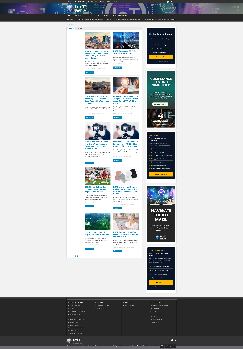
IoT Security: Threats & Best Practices (161, 155)
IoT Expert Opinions (103, 305)
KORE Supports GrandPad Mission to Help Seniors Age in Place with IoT (125, 234)
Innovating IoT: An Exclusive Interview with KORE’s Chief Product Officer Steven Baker (126, 144)
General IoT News (75, 305)
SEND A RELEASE (106, 1)
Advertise (153, 311)
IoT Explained (105, 15)
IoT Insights (90, 15)
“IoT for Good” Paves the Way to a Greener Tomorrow (97, 233)
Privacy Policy (154, 322)
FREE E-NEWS (81, 1)
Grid (72, 28)
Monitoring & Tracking (76, 317)
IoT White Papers (121, 15)
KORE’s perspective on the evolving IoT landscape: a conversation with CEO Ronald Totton (96, 145)
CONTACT (117, 1)
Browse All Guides (161, 174)
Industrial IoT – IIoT (75, 314)
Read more (89, 72)
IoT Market (73, 308)
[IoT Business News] (76, 8)
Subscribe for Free (161, 57)
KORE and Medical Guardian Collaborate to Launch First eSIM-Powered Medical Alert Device (125, 190)
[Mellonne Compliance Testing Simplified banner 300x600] (161, 99)
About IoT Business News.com (159, 305)
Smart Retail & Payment (76, 333)
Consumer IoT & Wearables (77, 328)
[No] (241, 346)
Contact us (153, 316)
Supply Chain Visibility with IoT (160, 159)
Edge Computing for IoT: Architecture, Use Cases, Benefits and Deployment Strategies (148, 19)
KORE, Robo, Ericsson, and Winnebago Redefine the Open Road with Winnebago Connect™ (97, 99)
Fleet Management (75, 325)
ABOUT (70, 1)
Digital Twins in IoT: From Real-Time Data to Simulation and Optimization (107, 19)
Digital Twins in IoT (157, 149)
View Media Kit (161, 282)
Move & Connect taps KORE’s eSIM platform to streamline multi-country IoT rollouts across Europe (97, 54)
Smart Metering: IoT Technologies (160, 168)
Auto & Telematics (75, 322)
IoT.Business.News (100, 68)
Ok (162, 346)
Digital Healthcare (75, 330)
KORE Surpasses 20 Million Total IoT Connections (125, 52)
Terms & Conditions (156, 319)
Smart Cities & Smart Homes (78, 319)
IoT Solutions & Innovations (78, 311)
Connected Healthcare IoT (158, 165)
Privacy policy (171, 346)
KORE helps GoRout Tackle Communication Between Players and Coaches (97, 189)
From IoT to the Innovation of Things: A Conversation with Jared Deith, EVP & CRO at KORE (125, 99)
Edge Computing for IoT (158, 152)
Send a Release (154, 308)
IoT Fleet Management (157, 162)
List (80, 28)
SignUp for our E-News (157, 314)
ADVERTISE (93, 1)
